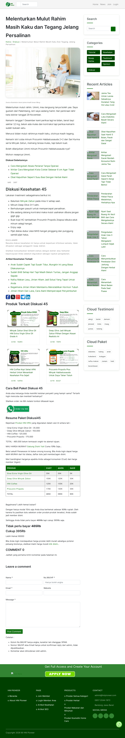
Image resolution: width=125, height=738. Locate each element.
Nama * (9, 577)
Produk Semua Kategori (77, 696)
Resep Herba (91, 59)
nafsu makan (93, 361)
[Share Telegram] (23, 297)
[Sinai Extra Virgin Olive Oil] (23, 318)
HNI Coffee (15, 352)
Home (95, 4)
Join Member (44, 696)
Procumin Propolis (56, 352)
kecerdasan (93, 366)
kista (99, 324)
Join (109, 4)
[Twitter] (100, 715)
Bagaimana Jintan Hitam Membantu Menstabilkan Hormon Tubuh (44, 287)
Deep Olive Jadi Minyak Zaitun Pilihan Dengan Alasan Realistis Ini (62, 333)
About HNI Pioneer (18, 700)
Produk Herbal (72, 700)
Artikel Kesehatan (46, 705)
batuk (98, 319)
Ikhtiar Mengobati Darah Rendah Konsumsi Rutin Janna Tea (108, 158)
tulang (101, 352)
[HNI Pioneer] (10, 4)
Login (115, 4)
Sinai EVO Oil (15, 313)
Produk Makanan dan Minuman (74, 709)
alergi (90, 319)
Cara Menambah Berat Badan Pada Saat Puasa (106, 285)
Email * (9, 588)
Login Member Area (47, 700)
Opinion (106, 64)
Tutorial (91, 52)
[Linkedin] (111, 715)
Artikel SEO (43, 709)
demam (107, 319)
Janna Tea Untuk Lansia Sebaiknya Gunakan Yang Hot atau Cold (108, 99)
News (102, 4)
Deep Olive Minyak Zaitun (19, 478)
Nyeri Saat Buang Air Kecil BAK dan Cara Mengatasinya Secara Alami (108, 217)
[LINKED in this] (28, 297)
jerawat (91, 324)
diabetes (91, 352)
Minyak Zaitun (27, 201)
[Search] (113, 29)
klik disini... (54, 544)
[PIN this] (18, 297)
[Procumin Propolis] (62, 357)
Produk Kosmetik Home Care (75, 719)
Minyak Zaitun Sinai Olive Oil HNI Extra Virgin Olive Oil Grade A (23, 333)
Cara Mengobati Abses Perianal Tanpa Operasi (34, 166)
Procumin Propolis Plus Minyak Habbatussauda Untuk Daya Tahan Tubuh (60, 372)
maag (106, 324)
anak (109, 352)
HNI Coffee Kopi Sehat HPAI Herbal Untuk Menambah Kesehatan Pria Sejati (23, 372)
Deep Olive (54, 313)
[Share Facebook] (8, 297)
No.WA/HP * (49, 577)
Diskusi (16, 42)
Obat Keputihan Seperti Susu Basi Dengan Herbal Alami (39, 177)
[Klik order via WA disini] (18, 409)
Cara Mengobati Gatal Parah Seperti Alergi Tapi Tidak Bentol (108, 179)
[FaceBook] (95, 715)
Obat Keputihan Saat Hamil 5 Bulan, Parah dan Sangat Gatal (108, 137)
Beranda (13, 696)
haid (112, 361)
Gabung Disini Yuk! (35, 446)
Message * (11, 599)
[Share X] (13, 297)
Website (47, 588)
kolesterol (92, 356)
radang (99, 329)
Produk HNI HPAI (23, 423)
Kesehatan (107, 52)
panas (90, 329)
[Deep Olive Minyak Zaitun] (62, 318)
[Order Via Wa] (119, 724)
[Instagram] (106, 715)
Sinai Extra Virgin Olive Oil (19, 473)
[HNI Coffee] (23, 357)
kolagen (102, 356)
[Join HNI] (16, 673)
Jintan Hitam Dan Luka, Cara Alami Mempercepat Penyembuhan (44, 291)
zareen (104, 361)
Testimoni (107, 58)
